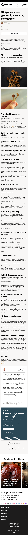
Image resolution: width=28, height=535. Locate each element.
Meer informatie (9, 395)
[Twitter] (15, 448)
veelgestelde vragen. (8, 421)
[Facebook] (9, 448)
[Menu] (25, 4)
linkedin (17, 369)
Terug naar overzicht (15, 443)
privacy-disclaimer (14, 524)
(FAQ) (13, 126)
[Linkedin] (18, 448)
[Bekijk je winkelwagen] (21, 4)
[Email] (22, 448)
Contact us (8, 432)
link (6, 23)
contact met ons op (8, 425)
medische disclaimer (14, 526)
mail (20, 369)
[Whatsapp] (12, 448)
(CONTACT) (3, 363)
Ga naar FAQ (9, 429)
